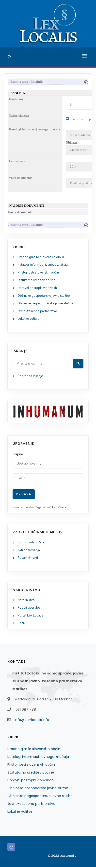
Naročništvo (26, 600)
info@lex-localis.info (32, 719)
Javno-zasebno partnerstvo (37, 311)
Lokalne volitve (28, 319)
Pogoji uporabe (28, 607)
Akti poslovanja (28, 550)
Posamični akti (27, 558)
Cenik (21, 623)
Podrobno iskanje (30, 376)
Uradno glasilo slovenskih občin (40, 257)
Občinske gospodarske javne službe (43, 296)
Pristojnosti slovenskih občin (38, 272)
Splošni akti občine (30, 542)
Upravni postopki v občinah (37, 288)
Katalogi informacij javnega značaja (42, 264)
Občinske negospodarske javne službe (45, 303)
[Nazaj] (86, 81)
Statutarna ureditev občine (36, 280)
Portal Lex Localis (30, 615)
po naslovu (76, 119)
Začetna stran (19, 81)
